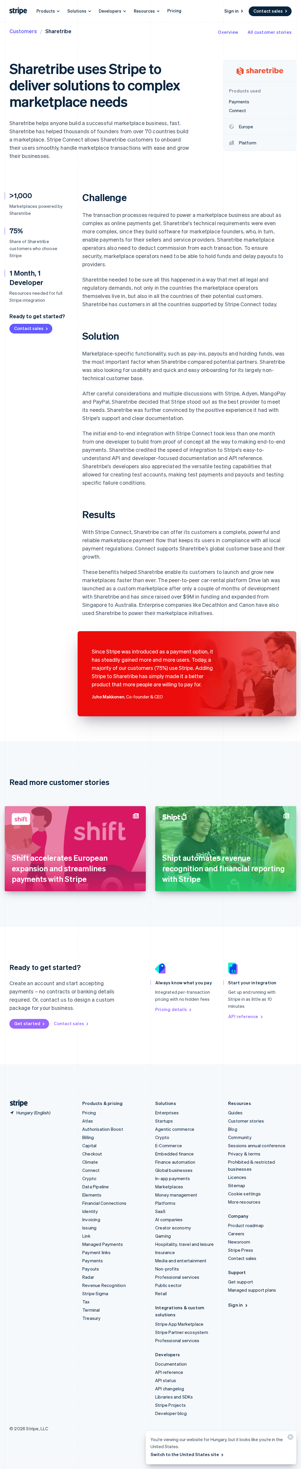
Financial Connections (104, 1203)
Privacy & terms (244, 1154)
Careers (236, 1233)
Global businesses (174, 1170)
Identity (90, 1211)
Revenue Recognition (104, 1285)
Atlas (87, 1121)
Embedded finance (174, 1154)
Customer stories (246, 1121)
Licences (237, 1177)
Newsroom (239, 1242)
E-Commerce (168, 1145)
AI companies (169, 1219)
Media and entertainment (181, 1261)
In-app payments (172, 1178)
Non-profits (167, 1269)
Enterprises (167, 1113)
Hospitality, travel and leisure (184, 1244)
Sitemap (236, 1185)
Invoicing (91, 1219)
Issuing (89, 1228)
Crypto (89, 1178)
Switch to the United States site (184, 1454)
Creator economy (173, 1228)
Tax (86, 1302)
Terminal (91, 1310)
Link (86, 1236)
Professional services (177, 1277)
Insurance (165, 1252)
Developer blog (171, 1413)
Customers (23, 31)
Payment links (96, 1252)
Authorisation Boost (102, 1129)
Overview (228, 32)
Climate (90, 1162)
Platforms (165, 1203)
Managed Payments (102, 1244)
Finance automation (175, 1162)
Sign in (231, 11)
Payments (92, 1261)
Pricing (174, 10)
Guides (235, 1113)
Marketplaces (169, 1187)
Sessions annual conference (256, 1145)
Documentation (171, 1364)
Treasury (91, 1318)
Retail (161, 1293)
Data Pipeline (95, 1187)
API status (165, 1380)
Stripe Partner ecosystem (181, 1332)
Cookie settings (244, 1194)
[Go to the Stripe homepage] (16, 1103)
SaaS (160, 1211)
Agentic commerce (174, 1129)
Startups (164, 1121)
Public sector (168, 1285)
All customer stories (270, 32)
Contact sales (268, 11)
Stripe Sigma (95, 1293)
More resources (244, 1202)
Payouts (90, 1269)
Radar (88, 1277)
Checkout (92, 1154)
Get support (240, 1282)
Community (240, 1137)
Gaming (163, 1236)
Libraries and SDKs (174, 1397)
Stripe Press (240, 1250)
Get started (27, 1023)
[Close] (289, 1438)
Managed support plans (252, 1290)
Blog (232, 1129)
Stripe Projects (170, 1405)
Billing (88, 1137)
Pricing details (171, 1009)
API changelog (169, 1388)
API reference (243, 1016)
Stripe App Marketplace (179, 1324)
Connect (91, 1170)
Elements (92, 1195)
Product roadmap (246, 1225)
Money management (176, 1195)
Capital (89, 1145)
